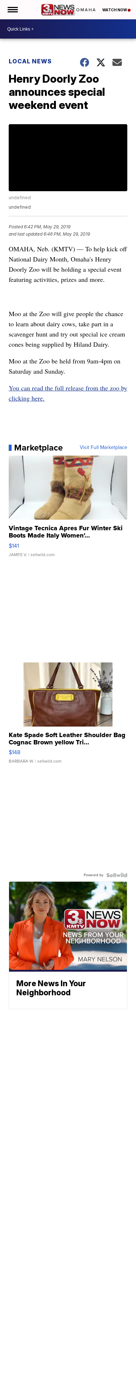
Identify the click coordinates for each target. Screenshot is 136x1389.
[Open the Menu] (12, 9)
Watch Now (115, 10)
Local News (30, 61)
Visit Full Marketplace (103, 447)
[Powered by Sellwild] (116, 875)
